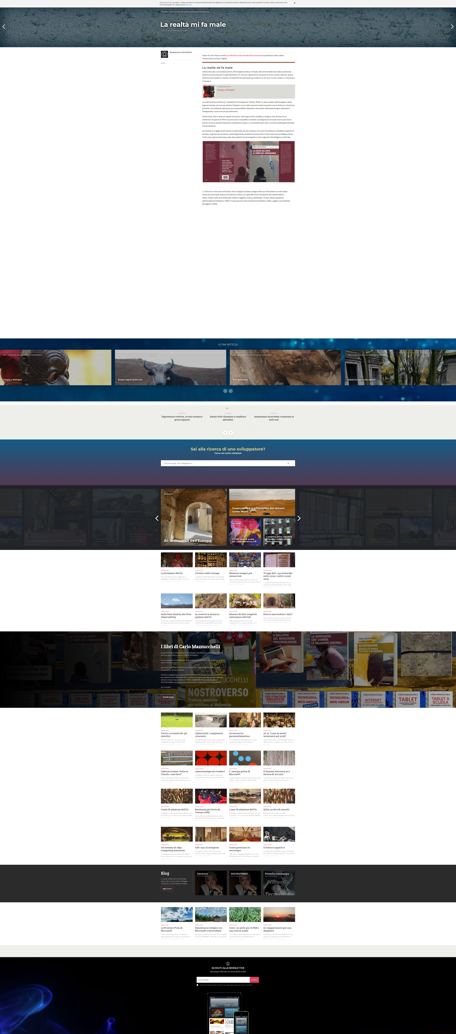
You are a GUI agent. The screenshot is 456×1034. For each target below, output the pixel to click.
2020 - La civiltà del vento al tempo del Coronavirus (189, 12)
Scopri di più (168, 697)
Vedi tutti (167, 889)
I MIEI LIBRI (164, 12)
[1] (261, 102)
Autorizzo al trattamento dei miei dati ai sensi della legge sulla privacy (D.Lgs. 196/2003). (226, 985)
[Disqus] (248, 244)
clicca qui (188, 5)
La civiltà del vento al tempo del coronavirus (244, 55)
